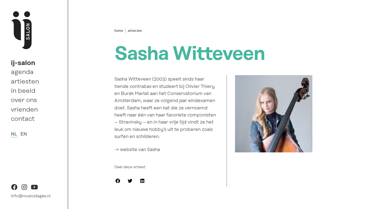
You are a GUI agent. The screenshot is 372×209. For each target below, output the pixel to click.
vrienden (24, 109)
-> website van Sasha (137, 149)
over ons (24, 99)
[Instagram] (24, 189)
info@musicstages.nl (31, 195)
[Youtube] (34, 189)
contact (23, 118)
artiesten (25, 81)
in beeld (23, 90)
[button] (118, 181)
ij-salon (23, 62)
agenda (22, 71)
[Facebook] (14, 189)
